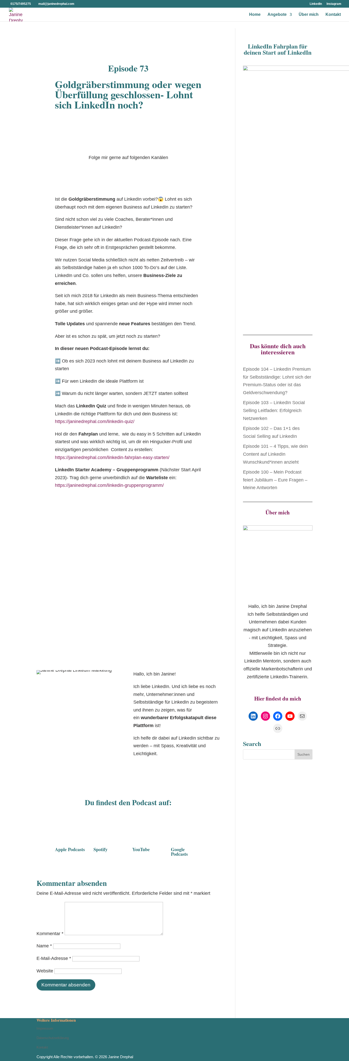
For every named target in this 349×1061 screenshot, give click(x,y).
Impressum (45, 1028)
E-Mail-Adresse (54, 958)
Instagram (334, 4)
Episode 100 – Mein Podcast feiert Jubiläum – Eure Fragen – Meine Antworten (275, 479)
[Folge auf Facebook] (125, 169)
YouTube (141, 849)
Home (255, 15)
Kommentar (50, 933)
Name (44, 945)
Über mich (309, 15)
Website (45, 970)
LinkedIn (316, 4)
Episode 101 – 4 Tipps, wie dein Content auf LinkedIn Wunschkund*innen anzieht (275, 454)
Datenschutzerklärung (53, 1038)
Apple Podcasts (70, 849)
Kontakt (333, 15)
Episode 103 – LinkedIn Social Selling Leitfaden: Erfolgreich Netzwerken (274, 410)
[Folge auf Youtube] (146, 169)
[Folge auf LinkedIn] (115, 169)
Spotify (101, 849)
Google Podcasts (179, 851)
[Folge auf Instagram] (136, 169)
